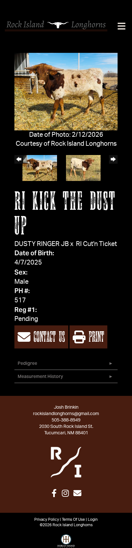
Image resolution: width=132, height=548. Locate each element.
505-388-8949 (66, 420)
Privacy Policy (46, 519)
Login (93, 519)
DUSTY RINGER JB (41, 244)
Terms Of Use (73, 519)
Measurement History (40, 376)
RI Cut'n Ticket (96, 244)
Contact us (47, 337)
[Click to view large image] (66, 91)
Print (95, 337)
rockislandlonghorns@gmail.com (66, 414)
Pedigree (27, 363)
